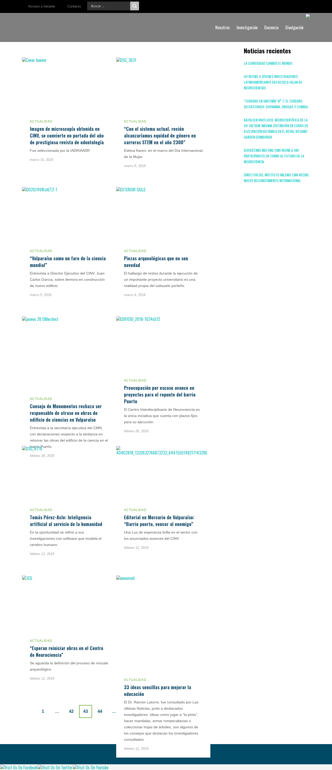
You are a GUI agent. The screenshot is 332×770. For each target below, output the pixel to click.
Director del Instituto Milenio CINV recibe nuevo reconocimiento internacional (276, 177)
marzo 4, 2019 (135, 295)
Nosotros (222, 27)
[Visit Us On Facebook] (19, 767)
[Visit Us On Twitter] (55, 767)
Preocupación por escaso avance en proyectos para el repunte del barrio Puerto (160, 394)
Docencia (271, 27)
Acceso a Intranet (41, 6)
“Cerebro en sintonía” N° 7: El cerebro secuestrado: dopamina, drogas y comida (276, 103)
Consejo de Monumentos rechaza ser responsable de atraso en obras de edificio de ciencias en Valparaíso (66, 413)
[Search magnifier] (134, 6)
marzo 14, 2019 (41, 160)
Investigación (247, 27)
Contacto (74, 6)
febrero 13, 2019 (42, 554)
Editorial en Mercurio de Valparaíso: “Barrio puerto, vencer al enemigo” (159, 520)
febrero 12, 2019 (136, 548)
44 (100, 711)
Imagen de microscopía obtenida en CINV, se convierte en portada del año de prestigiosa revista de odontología (67, 135)
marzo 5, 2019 (40, 295)
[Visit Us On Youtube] (90, 767)
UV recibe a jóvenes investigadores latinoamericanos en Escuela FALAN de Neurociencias (273, 82)
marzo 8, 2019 (135, 166)
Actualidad (41, 121)
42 (71, 711)
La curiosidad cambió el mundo (268, 63)
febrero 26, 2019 (136, 431)
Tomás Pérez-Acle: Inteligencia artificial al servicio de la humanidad (66, 520)
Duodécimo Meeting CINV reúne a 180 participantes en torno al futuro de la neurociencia (274, 155)
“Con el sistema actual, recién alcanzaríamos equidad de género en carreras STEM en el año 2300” (160, 135)
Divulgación (294, 27)
